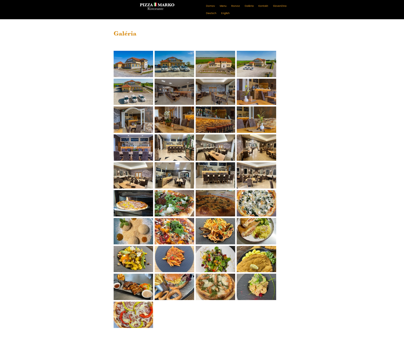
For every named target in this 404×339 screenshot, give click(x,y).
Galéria (249, 6)
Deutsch (211, 13)
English (225, 13)
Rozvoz (235, 6)
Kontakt (263, 6)
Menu (223, 6)
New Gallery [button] (199, 44)
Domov (210, 6)
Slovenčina (279, 6)
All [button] (185, 44)
